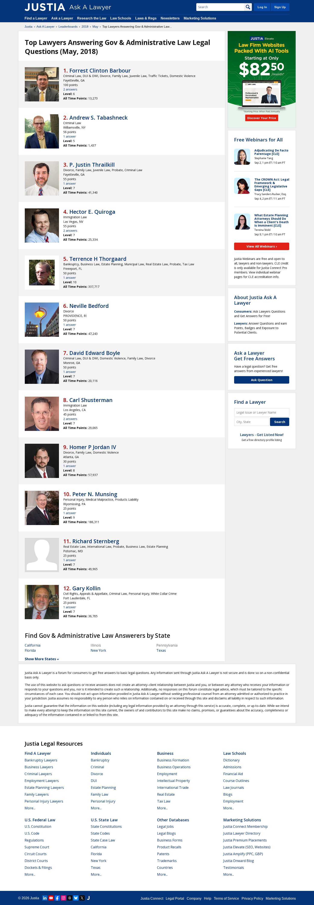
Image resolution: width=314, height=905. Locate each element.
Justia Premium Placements (245, 840)
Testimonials (233, 867)
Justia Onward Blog (238, 860)
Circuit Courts (36, 854)
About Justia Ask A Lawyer (255, 300)
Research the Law (91, 18)
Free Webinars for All (258, 139)
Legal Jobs (165, 826)
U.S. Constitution (38, 826)
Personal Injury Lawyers (44, 801)
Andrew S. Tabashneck (98, 117)
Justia (28, 26)
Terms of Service (226, 898)
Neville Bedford (89, 305)
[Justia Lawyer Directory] (88, 898)
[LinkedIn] (44, 898)
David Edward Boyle (94, 352)
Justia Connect (152, 898)
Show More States (40, 659)
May (95, 26)
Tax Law (163, 801)
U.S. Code (32, 833)
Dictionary (231, 760)
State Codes (100, 833)
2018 (85, 26)
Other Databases (173, 819)
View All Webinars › (262, 246)
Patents (163, 854)
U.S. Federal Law (40, 819)
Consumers (242, 311)
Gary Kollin (86, 588)
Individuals (101, 753)
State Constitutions (106, 826)
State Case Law (103, 840)
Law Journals (233, 787)
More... (30, 808)
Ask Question (261, 380)
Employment (167, 773)
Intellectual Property (173, 780)
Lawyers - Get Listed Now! (261, 434)
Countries (165, 867)
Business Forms (169, 840)
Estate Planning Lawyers (44, 787)
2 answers (70, 89)
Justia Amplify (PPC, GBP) (243, 854)
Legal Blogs (166, 833)
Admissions (232, 767)
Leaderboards (68, 26)
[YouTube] (51, 898)
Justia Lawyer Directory (241, 833)
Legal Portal (175, 898)
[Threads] (69, 898)
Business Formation (173, 760)
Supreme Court (37, 847)
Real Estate (166, 794)
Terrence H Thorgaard (97, 258)
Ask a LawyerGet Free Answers (254, 356)
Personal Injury (103, 801)
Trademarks (167, 860)
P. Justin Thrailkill (92, 164)
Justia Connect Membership (245, 826)
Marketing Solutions (200, 18)
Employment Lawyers (42, 780)
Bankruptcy (100, 760)
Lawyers (240, 323)
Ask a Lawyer (62, 18)
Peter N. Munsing (94, 494)
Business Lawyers (39, 767)
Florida (30, 650)
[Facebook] (57, 898)
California (32, 645)
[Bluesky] (75, 898)
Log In (262, 7)
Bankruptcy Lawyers (41, 760)
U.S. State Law (104, 819)
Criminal (97, 767)
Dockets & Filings (38, 867)
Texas (161, 650)
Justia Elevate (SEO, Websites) (246, 847)
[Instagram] (63, 898)
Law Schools (120, 18)
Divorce (97, 773)
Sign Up (280, 7)
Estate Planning (103, 787)
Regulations (34, 840)
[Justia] (45, 7)
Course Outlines (236, 780)
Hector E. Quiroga (92, 211)
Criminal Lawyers (38, 773)
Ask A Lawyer (45, 26)
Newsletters (170, 18)
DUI (94, 780)
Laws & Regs (146, 18)
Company (194, 898)
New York (98, 650)
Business (165, 753)
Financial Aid (233, 773)
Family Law (99, 794)
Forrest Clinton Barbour (100, 70)
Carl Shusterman (91, 400)
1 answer (69, 136)
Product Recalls (169, 847)
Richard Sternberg (95, 541)
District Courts (36, 860)
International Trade (173, 787)
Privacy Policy (252, 898)
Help (207, 898)
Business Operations (174, 767)
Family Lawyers (37, 794)
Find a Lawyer (36, 18)
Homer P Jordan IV (92, 447)
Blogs (227, 794)
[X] (82, 898)
